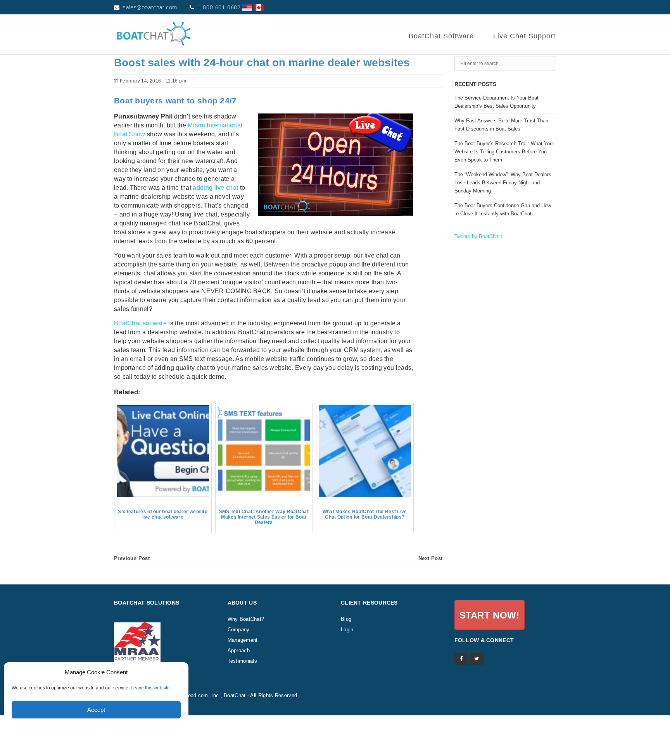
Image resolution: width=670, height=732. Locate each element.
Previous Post (132, 558)
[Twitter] (477, 659)
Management (243, 640)
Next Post (430, 558)
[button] (489, 615)
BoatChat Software (441, 36)
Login (347, 629)
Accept (96, 709)
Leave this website (150, 688)
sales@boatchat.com (150, 7)
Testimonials (242, 661)
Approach (239, 650)
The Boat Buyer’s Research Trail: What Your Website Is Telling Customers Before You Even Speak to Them (504, 152)
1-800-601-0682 (218, 7)
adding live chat (215, 187)
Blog (346, 619)
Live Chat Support (524, 36)
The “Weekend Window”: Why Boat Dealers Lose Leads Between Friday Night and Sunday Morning (502, 183)
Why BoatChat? (246, 619)
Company (239, 629)
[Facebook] (461, 659)
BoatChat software (140, 323)
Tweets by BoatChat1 (478, 236)
